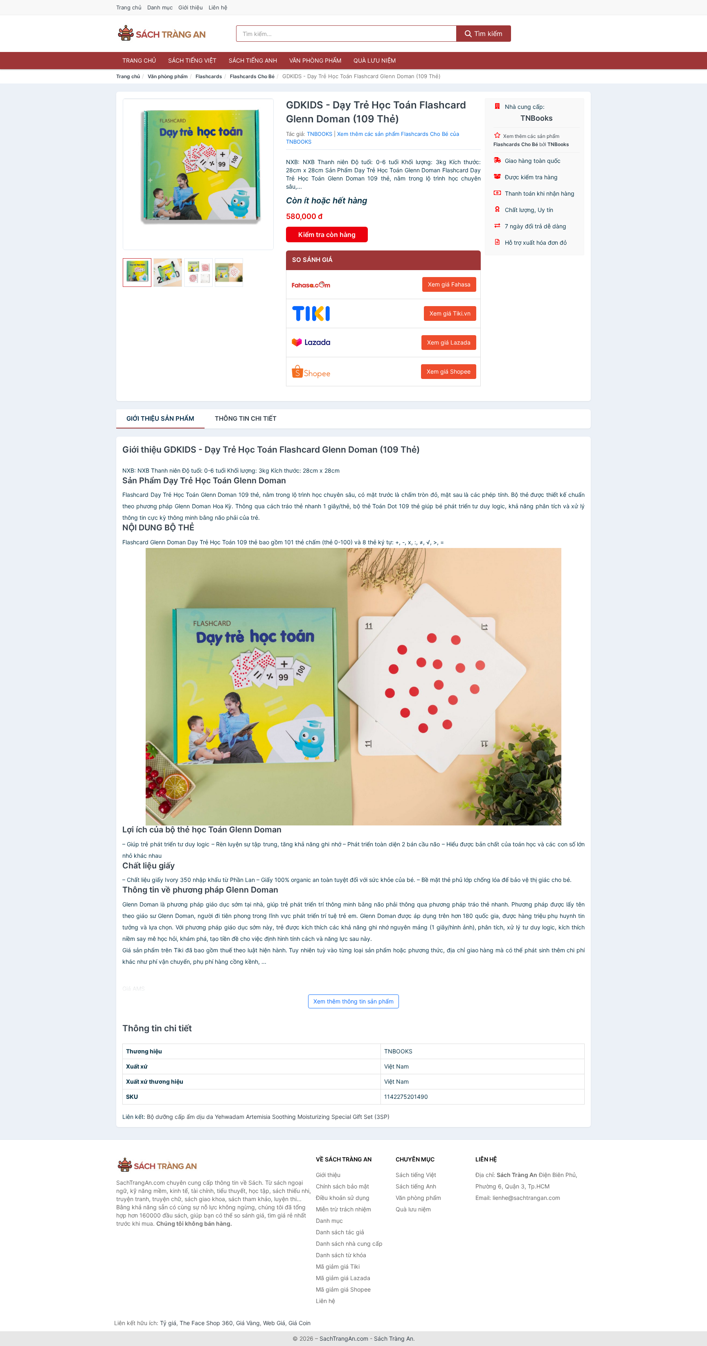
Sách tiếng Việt (192, 60)
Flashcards (209, 76)
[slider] (137, 272)
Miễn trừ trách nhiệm (343, 1209)
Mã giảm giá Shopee (343, 1289)
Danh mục (160, 7)
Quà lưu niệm (375, 60)
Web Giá (274, 1322)
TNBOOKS (319, 134)
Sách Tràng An (393, 1338)
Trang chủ (129, 7)
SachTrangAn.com (344, 1338)
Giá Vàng (248, 1322)
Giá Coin (299, 1322)
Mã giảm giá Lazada (343, 1277)
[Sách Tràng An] (157, 1165)
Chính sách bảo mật (342, 1186)
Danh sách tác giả (340, 1232)
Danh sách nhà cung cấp (349, 1243)
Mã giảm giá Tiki (338, 1266)
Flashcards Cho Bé (252, 76)
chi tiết (246, 418)
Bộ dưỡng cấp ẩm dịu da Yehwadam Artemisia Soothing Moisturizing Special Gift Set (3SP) (268, 1116)
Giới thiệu (190, 7)
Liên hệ (218, 7)
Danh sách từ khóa (341, 1254)
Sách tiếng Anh (253, 60)
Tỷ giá (168, 1322)
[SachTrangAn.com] (161, 33)
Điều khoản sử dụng (342, 1197)
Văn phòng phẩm (315, 60)
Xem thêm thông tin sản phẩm (353, 1001)
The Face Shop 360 (206, 1322)
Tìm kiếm (487, 33)
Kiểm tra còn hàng (327, 234)
